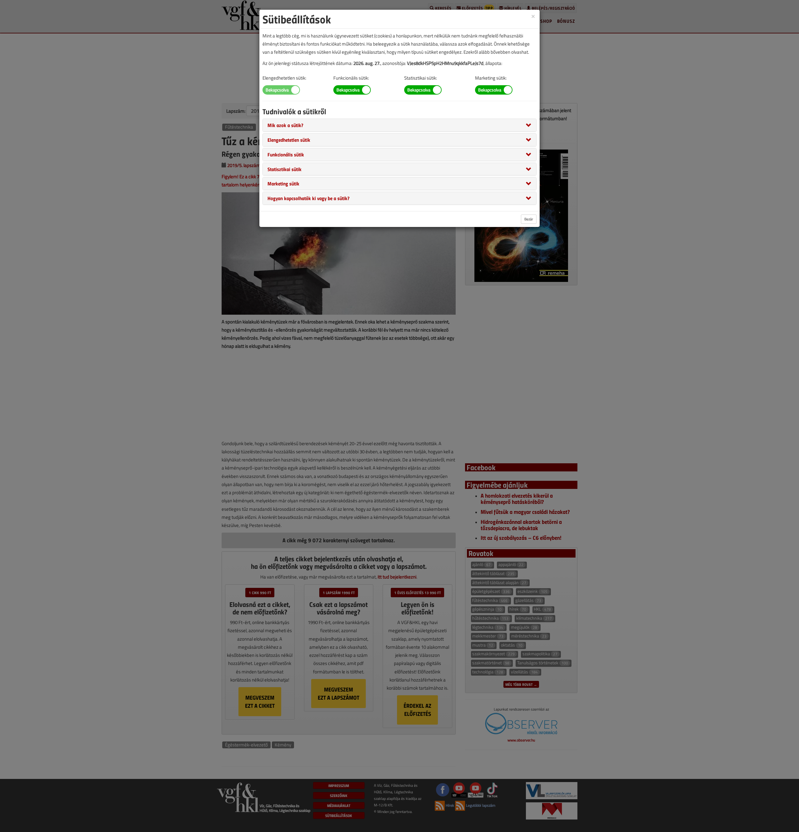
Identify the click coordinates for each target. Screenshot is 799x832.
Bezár (528, 219)
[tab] (399, 125)
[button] (285, 125)
